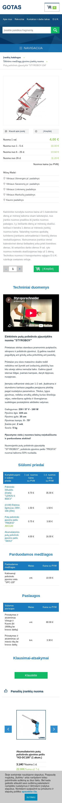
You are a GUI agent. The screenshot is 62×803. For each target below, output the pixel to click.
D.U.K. (56, 19)
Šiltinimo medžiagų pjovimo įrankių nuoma (23, 61)
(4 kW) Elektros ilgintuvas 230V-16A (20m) (12, 508)
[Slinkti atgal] (8, 729)
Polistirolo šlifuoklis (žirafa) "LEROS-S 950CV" (10, 493)
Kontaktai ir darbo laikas (38, 19)
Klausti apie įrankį (16, 131)
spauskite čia (29, 791)
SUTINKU (31, 797)
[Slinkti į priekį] (54, 729)
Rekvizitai (19, 19)
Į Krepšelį (46, 131)
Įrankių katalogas (12, 57)
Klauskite (31, 675)
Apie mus (7, 19)
